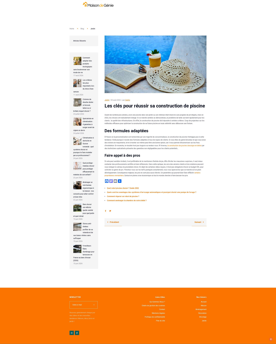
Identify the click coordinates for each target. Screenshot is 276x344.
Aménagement (201, 309)
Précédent (114, 222)
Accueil (203, 302)
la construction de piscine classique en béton (184, 146)
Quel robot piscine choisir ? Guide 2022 (123, 188)
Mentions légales (158, 313)
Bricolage (202, 317)
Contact (162, 309)
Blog (82, 29)
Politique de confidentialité (155, 317)
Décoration (202, 313)
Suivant (198, 222)
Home (72, 29)
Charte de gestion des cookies (153, 306)
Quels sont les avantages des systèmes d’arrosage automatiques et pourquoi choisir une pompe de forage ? (151, 192)
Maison (203, 306)
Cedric (127, 100)
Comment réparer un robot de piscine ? (123, 196)
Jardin (107, 100)
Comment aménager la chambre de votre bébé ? (127, 200)
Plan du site (160, 321)
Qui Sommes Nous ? (157, 302)
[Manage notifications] (271, 339)
